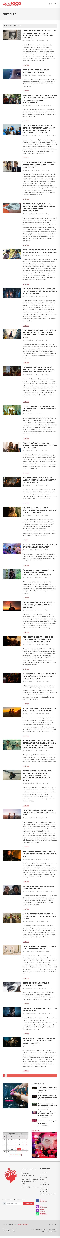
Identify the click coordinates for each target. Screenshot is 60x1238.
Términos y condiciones (9, 1229)
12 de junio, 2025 (29, 713)
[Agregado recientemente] (52, 4)
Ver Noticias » (36, 1130)
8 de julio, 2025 (28, 340)
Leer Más (26, 65)
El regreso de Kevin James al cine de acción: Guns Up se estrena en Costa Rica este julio (39, 676)
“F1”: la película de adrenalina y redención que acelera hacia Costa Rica (39, 605)
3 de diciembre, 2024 (30, 988)
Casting (44, 1182)
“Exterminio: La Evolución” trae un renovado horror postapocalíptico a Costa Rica (38, 572)
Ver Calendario (15, 1155)
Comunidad (45, 1184)
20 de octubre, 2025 (30, 135)
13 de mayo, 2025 (29, 891)
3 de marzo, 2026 (29, 40)
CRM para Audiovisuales (49, 1194)
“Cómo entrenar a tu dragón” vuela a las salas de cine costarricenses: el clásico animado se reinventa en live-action (37, 775)
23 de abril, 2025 (29, 951)
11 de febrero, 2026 (29, 105)
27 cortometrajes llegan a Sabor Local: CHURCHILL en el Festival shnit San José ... (47, 1089)
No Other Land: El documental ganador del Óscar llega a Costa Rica (39, 812)
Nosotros (44, 1172)
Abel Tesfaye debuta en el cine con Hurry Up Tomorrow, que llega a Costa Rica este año (38, 639)
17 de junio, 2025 (29, 644)
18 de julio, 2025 (28, 170)
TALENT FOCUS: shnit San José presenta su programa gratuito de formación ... (47, 1121)
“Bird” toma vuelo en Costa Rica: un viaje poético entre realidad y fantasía (39, 408)
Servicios (44, 1186)
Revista (44, 1175)
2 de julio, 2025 (28, 515)
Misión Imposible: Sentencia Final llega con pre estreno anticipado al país (39, 916)
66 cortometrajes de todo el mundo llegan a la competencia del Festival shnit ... (47, 1105)
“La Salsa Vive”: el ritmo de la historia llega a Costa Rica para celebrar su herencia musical (38, 369)
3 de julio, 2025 (28, 450)
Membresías (45, 1189)
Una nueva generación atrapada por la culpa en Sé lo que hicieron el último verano (40, 291)
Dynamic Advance (23, 1224)
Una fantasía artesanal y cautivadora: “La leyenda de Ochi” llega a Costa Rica (40, 510)
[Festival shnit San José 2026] (15, 1095)
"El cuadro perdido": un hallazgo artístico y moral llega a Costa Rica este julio (39, 165)
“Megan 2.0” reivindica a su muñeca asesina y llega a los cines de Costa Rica (40, 445)
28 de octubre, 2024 (30, 1013)
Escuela (44, 1179)
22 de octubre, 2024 (30, 1046)
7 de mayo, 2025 (29, 921)
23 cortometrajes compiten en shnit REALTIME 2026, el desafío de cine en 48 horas (47, 1097)
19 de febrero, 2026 (30, 75)
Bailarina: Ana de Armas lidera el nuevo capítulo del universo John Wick (40, 854)
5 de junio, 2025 (28, 859)
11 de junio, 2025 (29, 750)
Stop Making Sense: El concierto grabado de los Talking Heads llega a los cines (39, 1040)
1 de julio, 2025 (28, 550)
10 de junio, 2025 (29, 783)
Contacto (44, 1191)
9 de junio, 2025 (28, 817)
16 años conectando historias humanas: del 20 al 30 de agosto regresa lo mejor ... (46, 1113)
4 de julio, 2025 (28, 374)
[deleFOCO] (12, 4)
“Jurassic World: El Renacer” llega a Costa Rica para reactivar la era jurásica (39, 480)
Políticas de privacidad (9, 1231)
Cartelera (44, 1177)
